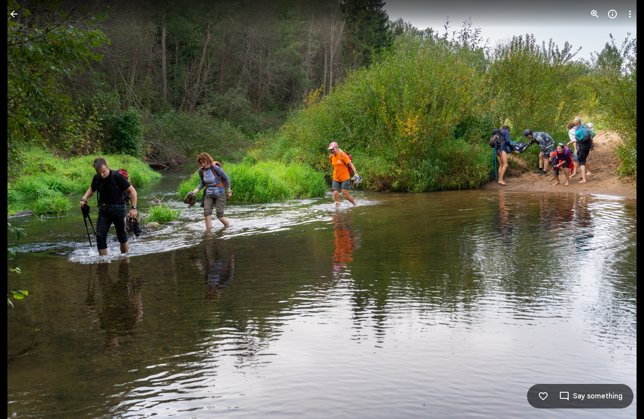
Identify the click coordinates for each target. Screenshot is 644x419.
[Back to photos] (14, 14)
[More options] (630, 14)
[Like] (543, 396)
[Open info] (612, 14)
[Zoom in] (595, 14)
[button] (24, 209)
